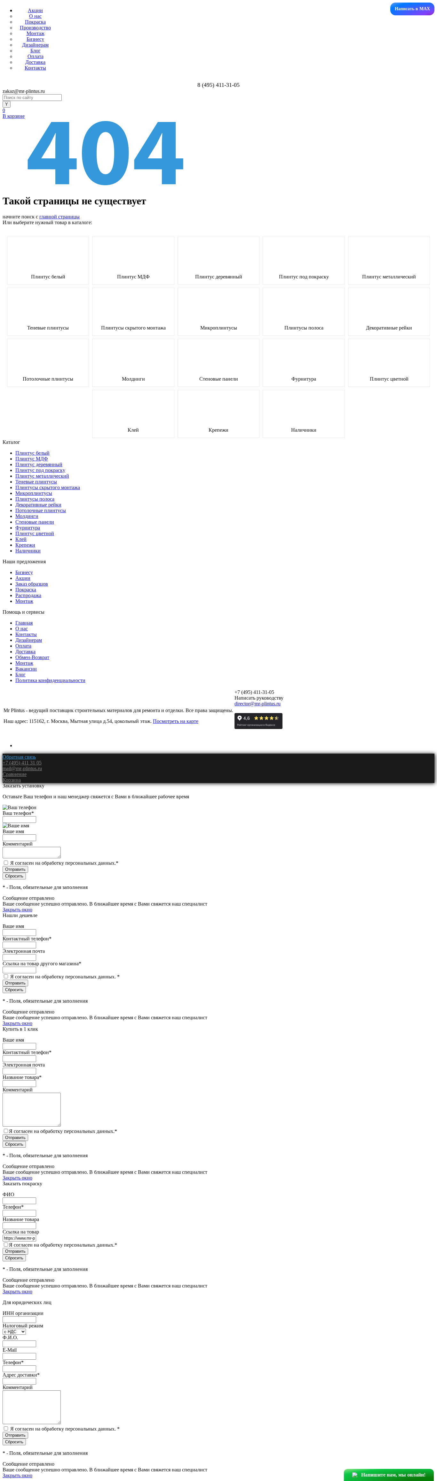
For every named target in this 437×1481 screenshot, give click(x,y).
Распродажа (28, 595)
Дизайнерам (35, 45)
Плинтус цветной (389, 379)
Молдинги (133, 379)
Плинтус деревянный (218, 276)
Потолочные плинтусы (48, 379)
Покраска (35, 22)
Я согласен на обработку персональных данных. (64, 863)
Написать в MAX (412, 8)
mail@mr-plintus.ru (22, 768)
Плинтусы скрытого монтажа (133, 327)
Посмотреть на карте (175, 721)
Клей (133, 430)
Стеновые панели (218, 379)
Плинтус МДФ (133, 276)
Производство (35, 27)
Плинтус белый (48, 276)
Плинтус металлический (389, 276)
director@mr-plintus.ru (257, 703)
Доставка (35, 62)
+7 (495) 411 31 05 (22, 762)
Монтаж (35, 33)
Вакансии (26, 669)
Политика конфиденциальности (50, 680)
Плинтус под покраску (304, 276)
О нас (35, 16)
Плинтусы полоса (303, 327)
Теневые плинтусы (48, 327)
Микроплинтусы (218, 327)
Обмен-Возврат (32, 657)
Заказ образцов (31, 584)
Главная (24, 623)
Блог (35, 50)
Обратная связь (19, 757)
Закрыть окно (17, 909)
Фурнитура (303, 379)
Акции (35, 10)
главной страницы (59, 216)
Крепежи (218, 430)
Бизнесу (35, 39)
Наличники (303, 430)
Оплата (36, 56)
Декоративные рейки (389, 327)
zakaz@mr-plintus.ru (24, 91)
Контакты (35, 68)
